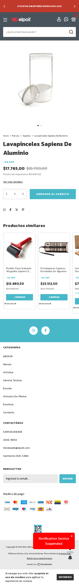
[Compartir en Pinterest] (23, 210)
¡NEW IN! (8, 356)
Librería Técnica (12, 380)
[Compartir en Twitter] (16, 210)
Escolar (7, 388)
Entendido (65, 577)
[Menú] (6, 20)
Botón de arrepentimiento (39, 558)
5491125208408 (12, 432)
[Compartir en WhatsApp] (4, 210)
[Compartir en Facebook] (10, 210)
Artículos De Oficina (14, 396)
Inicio (6, 135)
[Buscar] (70, 32)
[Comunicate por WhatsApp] (66, 20)
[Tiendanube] (39, 565)
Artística (8, 372)
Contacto (8, 412)
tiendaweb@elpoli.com (16, 448)
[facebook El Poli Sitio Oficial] (45, 330)
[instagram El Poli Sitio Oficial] (33, 330)
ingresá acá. (65, 553)
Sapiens (27, 135)
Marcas (15, 135)
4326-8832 (10, 440)
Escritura (8, 404)
